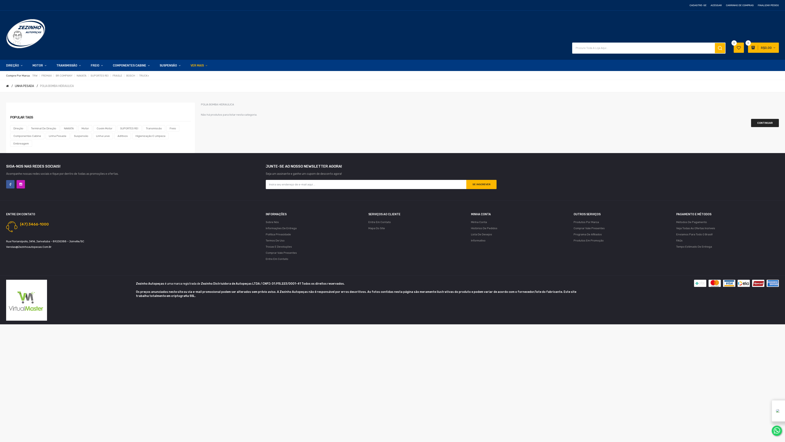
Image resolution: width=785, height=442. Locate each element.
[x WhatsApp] (777, 431)
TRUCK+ (144, 75)
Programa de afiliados (588, 234)
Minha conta (479, 222)
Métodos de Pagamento (691, 222)
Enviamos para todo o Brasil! (694, 234)
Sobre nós (272, 222)
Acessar (716, 5)
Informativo (478, 240)
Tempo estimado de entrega (694, 246)
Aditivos (123, 136)
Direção (18, 128)
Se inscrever (481, 184)
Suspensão (81, 136)
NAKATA (81, 75)
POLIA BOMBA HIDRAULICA (57, 86)
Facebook (10, 184)
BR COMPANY (64, 75)
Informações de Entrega (281, 228)
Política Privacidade (278, 234)
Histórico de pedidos (484, 228)
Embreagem (21, 143)
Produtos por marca (586, 222)
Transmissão (154, 128)
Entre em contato (277, 258)
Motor (85, 128)
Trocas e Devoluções (279, 246)
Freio (173, 128)
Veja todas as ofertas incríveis (695, 228)
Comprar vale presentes (281, 252)
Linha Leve (103, 136)
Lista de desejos (481, 234)
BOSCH (130, 75)
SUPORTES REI (100, 75)
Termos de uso (275, 240)
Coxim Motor (104, 128)
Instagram (21, 184)
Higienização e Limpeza (150, 136)
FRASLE (117, 75)
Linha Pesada (57, 136)
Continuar (765, 122)
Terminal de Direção (43, 128)
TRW (34, 75)
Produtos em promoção (589, 240)
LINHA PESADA (24, 86)
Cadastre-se (698, 5)
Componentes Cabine (27, 136)
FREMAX (46, 75)
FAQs (679, 240)
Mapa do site (376, 228)
